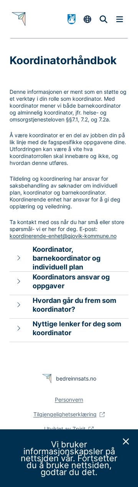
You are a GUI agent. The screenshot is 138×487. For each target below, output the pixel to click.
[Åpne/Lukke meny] (120, 19)
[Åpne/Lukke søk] (103, 19)
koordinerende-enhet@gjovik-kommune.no (63, 236)
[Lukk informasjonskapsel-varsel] (126, 441)
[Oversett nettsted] (87, 19)
